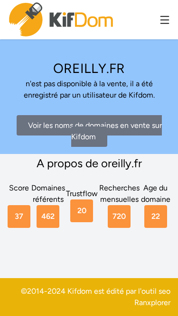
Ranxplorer (152, 302)
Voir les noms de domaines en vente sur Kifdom (95, 131)
